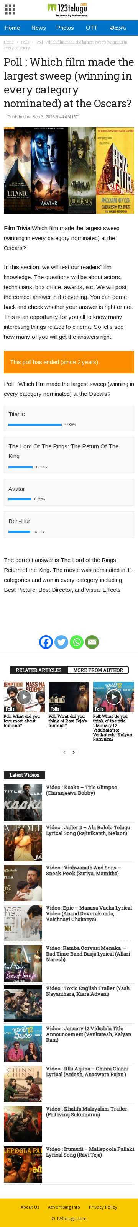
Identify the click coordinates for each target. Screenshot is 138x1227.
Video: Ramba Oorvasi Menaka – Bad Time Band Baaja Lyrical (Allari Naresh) (88, 954)
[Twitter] (61, 637)
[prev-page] (64, 752)
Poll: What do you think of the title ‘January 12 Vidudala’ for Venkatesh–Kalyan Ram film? (112, 727)
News (38, 28)
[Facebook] (46, 637)
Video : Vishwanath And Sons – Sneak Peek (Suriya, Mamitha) (83, 871)
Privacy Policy (103, 1207)
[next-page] (73, 752)
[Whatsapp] (77, 637)
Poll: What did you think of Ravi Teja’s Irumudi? (68, 720)
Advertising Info (64, 1207)
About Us (30, 1207)
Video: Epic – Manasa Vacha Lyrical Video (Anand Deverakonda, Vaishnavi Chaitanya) (89, 914)
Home (12, 28)
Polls (25, 42)
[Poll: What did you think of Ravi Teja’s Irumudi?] (69, 697)
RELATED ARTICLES (39, 670)
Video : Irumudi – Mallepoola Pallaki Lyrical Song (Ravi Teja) (90, 1152)
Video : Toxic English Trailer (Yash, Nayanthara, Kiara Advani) (88, 991)
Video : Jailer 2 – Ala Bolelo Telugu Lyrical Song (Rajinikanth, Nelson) (88, 831)
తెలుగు (118, 28)
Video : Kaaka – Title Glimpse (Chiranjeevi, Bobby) (81, 790)
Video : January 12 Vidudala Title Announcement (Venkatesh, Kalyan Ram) (88, 1034)
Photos (65, 28)
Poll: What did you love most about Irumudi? (22, 720)
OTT (91, 28)
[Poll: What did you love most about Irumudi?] (24, 697)
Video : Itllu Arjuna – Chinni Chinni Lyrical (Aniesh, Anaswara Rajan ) (87, 1072)
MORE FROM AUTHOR (98, 670)
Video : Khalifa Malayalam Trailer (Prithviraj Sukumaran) (86, 1112)
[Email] (92, 637)
